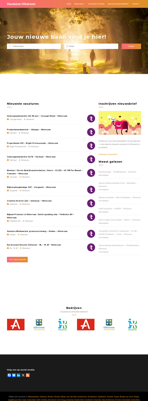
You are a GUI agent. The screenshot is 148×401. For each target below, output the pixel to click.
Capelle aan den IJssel (17, 400)
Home (68, 4)
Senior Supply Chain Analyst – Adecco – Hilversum (119, 220)
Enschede (126, 400)
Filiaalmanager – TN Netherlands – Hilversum (117, 172)
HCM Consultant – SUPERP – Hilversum (115, 209)
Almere (57, 397)
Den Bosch (52, 400)
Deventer (69, 400)
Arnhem (110, 397)
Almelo (50, 397)
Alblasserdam (33, 397)
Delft (39, 400)
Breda (136, 397)
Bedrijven (78, 4)
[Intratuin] (39, 324)
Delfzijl (44, 400)
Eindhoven (110, 400)
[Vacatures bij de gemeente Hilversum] (16, 324)
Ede (103, 400)
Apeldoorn (102, 397)
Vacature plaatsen (96, 4)
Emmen (118, 400)
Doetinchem (79, 400)
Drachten (97, 400)
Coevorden (31, 400)
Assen (116, 397)
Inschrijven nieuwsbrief (118, 4)
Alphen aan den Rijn (68, 397)
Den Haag (61, 400)
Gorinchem (135, 400)
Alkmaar (43, 397)
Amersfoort (82, 397)
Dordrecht (89, 400)
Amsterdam (92, 397)
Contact (135, 4)
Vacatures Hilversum (21, 4)
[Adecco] (62, 324)
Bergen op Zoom (126, 397)
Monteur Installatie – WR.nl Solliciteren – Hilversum (120, 197)
